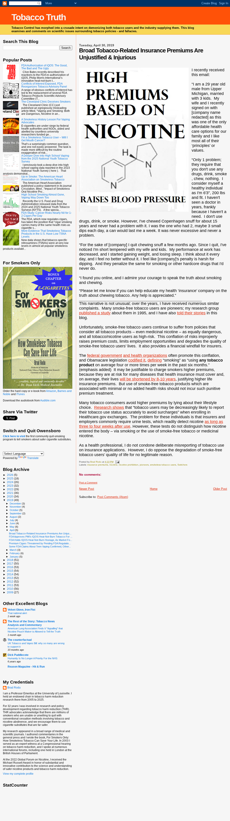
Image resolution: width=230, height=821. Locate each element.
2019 (10, 500)
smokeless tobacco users (163, 464)
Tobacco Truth (38, 17)
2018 (10, 559)
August (14, 516)
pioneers (144, 464)
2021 (10, 492)
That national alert (17, 613)
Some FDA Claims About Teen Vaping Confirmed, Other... (40, 546)
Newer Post (86, 488)
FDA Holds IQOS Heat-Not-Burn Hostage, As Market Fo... (40, 540)
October (14, 510)
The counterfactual (20, 639)
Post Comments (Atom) (112, 497)
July (12, 520)
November (16, 506)
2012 (10, 581)
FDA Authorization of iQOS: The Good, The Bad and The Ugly (44, 67)
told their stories (191, 313)
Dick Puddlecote (18, 654)
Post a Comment (88, 482)
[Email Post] (117, 462)
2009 (10, 592)
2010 (10, 588)
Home (153, 488)
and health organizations (145, 355)
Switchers (182, 464)
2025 (10, 478)
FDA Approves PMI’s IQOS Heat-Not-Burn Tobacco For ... (40, 536)
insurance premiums (97, 464)
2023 (10, 485)
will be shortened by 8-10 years (148, 379)
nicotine (113, 464)
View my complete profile (18, 773)
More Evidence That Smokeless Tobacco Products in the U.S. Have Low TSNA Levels (46, 233)
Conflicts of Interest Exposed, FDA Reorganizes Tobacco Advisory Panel (44, 85)
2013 (10, 577)
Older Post (220, 488)
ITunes (20, 394)
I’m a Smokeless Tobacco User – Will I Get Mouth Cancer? (44, 139)
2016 (10, 567)
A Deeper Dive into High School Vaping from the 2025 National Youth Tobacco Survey (45, 158)
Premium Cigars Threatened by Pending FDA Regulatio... (40, 543)
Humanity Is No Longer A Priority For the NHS (32, 658)
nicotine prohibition (128, 464)
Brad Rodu (14, 687)
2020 (10, 496)
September (16, 513)
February (15, 553)
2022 (10, 489)
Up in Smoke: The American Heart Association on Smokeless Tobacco (42, 178)
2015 (10, 570)
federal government (104, 355)
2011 (10, 585)
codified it (136, 360)
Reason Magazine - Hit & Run (26, 666)
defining (155, 360)
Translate (33, 458)
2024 (10, 482)
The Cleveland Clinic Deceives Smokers (46, 101)
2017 (10, 563)
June (13, 523)
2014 (10, 574)
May (12, 526)
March (13, 550)
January (14, 556)
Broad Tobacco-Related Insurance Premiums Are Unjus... (40, 533)
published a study (95, 313)
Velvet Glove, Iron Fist (21, 609)
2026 (10, 474)
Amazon (51, 391)
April (12, 530)
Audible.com (47, 400)
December (16, 503)
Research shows (109, 407)
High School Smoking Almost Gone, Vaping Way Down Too (43, 196)
